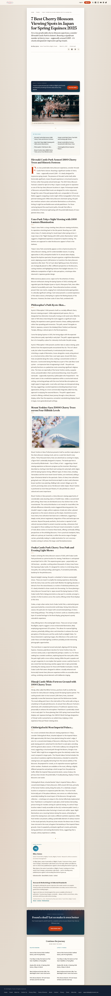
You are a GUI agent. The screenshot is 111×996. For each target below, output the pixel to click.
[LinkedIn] (103, 2)
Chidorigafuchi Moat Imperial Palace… (66, 148)
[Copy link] (78, 49)
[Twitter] (93, 2)
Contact (56, 875)
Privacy (62, 992)
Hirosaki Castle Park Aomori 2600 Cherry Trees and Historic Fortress (43, 138)
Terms (67, 992)
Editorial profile (37, 875)
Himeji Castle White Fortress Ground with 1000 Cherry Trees (66, 143)
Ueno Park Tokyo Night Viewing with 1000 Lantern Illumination (44, 143)
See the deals (73, 87)
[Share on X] (68, 49)
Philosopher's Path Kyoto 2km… (43, 147)
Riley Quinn (36, 46)
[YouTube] (101, 2)
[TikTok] (106, 2)
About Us (16, 992)
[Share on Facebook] (72, 49)
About (34, 900)
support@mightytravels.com (90, 992)
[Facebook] (95, 2)
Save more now (55, 928)
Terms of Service (42, 992)
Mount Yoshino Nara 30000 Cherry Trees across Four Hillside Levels (43, 151)
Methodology (45, 900)
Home (32, 12)
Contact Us (24, 992)
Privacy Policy (32, 992)
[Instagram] (98, 2)
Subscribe (73, 992)
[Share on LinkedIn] (75, 49)
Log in (81, 2)
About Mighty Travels (47, 875)
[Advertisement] (55, 66)
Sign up (87, 2)
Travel (38, 12)
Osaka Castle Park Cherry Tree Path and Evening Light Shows (67, 138)
